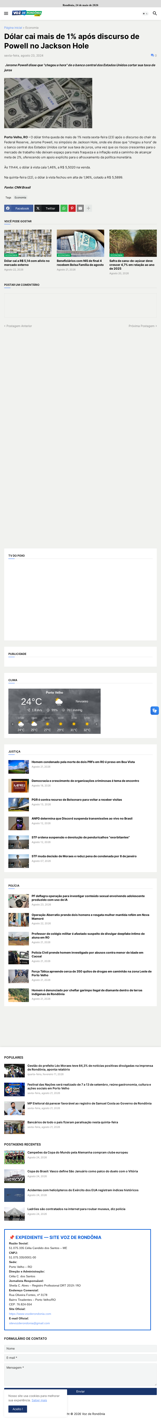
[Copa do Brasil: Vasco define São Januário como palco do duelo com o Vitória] (14, 1176)
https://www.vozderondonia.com (30, 1313)
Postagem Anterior (19, 326)
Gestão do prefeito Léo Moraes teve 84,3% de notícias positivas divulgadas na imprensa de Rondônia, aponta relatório (90, 1067)
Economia (32, 27)
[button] (6, 13)
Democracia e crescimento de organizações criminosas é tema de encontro (85, 780)
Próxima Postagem (142, 326)
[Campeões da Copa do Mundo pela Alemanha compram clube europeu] (14, 1157)
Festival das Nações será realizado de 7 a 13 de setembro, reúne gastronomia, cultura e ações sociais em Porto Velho (89, 1086)
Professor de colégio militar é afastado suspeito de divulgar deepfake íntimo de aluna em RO (88, 935)
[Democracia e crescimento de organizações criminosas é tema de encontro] (18, 786)
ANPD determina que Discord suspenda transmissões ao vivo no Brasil (82, 818)
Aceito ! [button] (18, 1409)
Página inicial (13, 27)
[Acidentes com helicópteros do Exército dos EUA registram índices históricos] (14, 1195)
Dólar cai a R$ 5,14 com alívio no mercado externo (27, 262)
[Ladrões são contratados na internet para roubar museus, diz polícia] (14, 1214)
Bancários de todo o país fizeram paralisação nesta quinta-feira (72, 1122)
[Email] (80, 208)
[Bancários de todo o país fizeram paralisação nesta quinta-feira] (14, 1127)
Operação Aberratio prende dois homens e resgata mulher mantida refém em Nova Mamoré (90, 916)
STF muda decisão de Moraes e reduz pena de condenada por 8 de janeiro (84, 856)
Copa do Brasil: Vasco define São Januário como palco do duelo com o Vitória (82, 1171)
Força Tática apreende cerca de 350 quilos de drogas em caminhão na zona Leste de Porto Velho (92, 973)
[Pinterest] (72, 208)
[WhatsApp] (64, 208)
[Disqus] (80, 380)
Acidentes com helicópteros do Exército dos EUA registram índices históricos (83, 1190)
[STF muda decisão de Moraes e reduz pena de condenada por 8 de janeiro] (18, 861)
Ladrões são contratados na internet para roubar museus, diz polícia (76, 1209)
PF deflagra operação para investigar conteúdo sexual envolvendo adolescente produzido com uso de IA (88, 897)
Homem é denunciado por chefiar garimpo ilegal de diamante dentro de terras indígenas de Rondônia (87, 992)
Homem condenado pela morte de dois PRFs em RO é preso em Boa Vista (83, 762)
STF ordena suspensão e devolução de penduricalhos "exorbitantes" (81, 837)
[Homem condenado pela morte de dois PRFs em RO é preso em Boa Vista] (18, 767)
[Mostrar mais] (88, 208)
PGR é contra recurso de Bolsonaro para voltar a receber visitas (77, 799)
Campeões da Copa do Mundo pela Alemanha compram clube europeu (77, 1152)
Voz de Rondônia (93, 1414)
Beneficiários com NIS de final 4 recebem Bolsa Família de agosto (80, 262)
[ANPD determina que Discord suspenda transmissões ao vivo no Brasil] (18, 823)
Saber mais (39, 1400)
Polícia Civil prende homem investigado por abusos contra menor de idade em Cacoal (87, 954)
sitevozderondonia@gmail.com (29, 1323)
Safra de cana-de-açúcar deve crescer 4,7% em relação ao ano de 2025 (132, 264)
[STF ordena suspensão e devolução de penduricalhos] (18, 842)
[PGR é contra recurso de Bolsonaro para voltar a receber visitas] (18, 804)
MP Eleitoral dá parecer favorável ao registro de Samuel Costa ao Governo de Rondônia (89, 1103)
